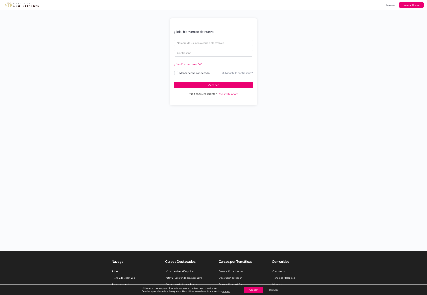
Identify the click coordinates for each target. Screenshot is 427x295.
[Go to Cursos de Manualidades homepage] (21, 5)
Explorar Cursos (411, 5)
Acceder (391, 5)
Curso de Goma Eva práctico (181, 271)
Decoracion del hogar (230, 277)
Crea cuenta (279, 271)
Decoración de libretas (231, 271)
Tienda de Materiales (123, 277)
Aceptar (253, 289)
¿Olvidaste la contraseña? (237, 73)
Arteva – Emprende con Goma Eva (184, 277)
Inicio (115, 271)
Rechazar (274, 289)
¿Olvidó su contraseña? (188, 64)
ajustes (226, 291)
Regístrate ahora (228, 94)
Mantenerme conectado (194, 73)
